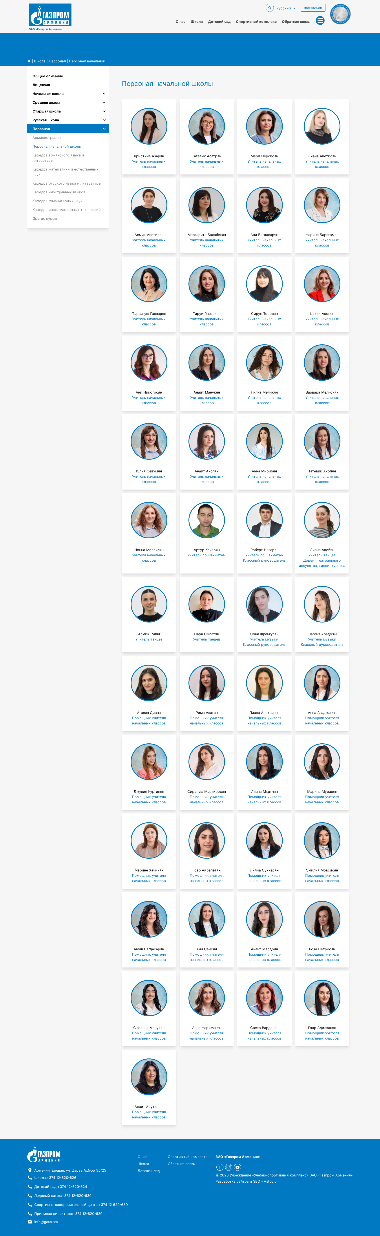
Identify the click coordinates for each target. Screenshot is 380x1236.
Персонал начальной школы (93, 61)
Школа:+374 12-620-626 (55, 1177)
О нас (180, 21)
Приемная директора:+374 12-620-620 (68, 1213)
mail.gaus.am (313, 7)
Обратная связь (296, 21)
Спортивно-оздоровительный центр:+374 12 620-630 (81, 1204)
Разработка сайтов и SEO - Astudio (246, 1181)
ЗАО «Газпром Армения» (45, 29)
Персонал (57, 61)
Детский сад (219, 21)
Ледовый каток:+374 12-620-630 (62, 1195)
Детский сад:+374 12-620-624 (60, 1186)
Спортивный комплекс (256, 21)
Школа (197, 21)
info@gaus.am (46, 1222)
